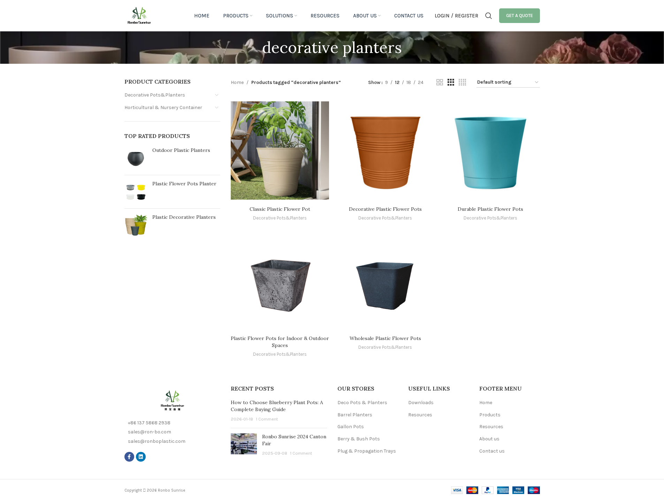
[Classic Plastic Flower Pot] (280, 150)
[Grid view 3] (451, 82)
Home (237, 82)
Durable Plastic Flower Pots (490, 209)
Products (490, 415)
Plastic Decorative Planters (184, 217)
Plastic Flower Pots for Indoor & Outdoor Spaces (280, 341)
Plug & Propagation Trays (366, 451)
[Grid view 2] (439, 82)
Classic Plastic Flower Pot (280, 209)
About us (489, 439)
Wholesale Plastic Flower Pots (385, 338)
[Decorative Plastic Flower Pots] (385, 150)
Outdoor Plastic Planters (181, 150)
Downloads (421, 403)
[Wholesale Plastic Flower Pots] (385, 280)
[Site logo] (139, 15)
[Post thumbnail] (244, 445)
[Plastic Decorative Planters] (135, 225)
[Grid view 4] (462, 82)
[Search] (489, 16)
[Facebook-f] (129, 457)
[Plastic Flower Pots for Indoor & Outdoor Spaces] (280, 280)
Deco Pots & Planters (362, 403)
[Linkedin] (141, 457)
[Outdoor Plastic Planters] (135, 158)
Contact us (492, 451)
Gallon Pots (350, 427)
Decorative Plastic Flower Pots (385, 209)
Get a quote (519, 15)
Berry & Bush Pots (358, 439)
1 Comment (267, 419)
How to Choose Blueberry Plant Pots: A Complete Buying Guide (277, 406)
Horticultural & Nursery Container (163, 107)
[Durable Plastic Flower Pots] (490, 150)
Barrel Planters (354, 415)
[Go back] (253, 47)
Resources (420, 415)
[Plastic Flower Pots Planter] (135, 191)
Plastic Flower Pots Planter (184, 183)
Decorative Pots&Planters (154, 95)
